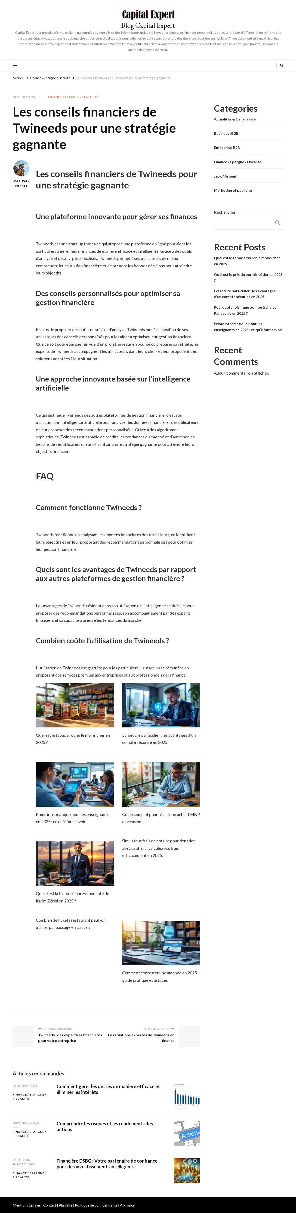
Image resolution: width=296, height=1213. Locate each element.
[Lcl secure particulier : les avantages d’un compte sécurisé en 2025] (161, 705)
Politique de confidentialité (96, 1205)
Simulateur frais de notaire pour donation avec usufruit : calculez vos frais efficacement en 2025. (159, 848)
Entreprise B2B (227, 147)
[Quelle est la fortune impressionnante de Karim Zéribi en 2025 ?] (75, 863)
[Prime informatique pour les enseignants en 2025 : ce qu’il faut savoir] (75, 784)
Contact (49, 1205)
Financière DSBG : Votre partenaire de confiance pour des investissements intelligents (107, 1163)
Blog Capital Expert (148, 25)
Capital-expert (21, 183)
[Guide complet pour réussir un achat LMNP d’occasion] (161, 784)
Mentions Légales (27, 1205)
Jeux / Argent (225, 176)
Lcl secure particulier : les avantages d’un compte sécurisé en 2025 (245, 294)
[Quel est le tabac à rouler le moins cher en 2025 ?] (75, 705)
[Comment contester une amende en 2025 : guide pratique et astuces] (161, 943)
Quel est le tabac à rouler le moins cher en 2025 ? (247, 261)
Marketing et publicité (233, 190)
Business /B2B (226, 133)
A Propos (127, 1205)
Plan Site (65, 1205)
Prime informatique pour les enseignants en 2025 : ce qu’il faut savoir (248, 326)
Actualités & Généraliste (235, 119)
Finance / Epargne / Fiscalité (73, 97)
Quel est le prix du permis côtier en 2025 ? (248, 277)
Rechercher (225, 212)
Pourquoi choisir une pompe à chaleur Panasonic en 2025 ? (246, 310)
